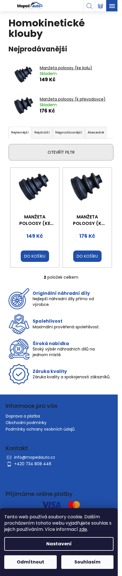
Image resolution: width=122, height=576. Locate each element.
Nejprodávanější (68, 132)
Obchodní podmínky (26, 422)
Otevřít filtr (61, 152)
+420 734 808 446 (32, 464)
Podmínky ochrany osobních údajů (40, 429)
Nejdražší (42, 132)
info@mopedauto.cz (34, 457)
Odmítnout (30, 562)
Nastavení (59, 543)
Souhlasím (87, 562)
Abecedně (96, 132)
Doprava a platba (23, 416)
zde (83, 529)
